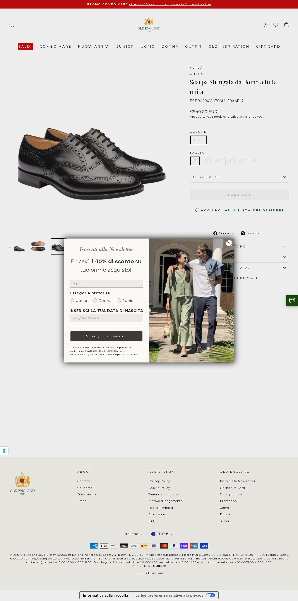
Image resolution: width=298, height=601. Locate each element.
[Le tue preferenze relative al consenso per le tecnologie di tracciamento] (4, 451)
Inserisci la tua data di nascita (106, 311)
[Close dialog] (229, 243)
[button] (292, 300)
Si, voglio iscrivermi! (106, 336)
